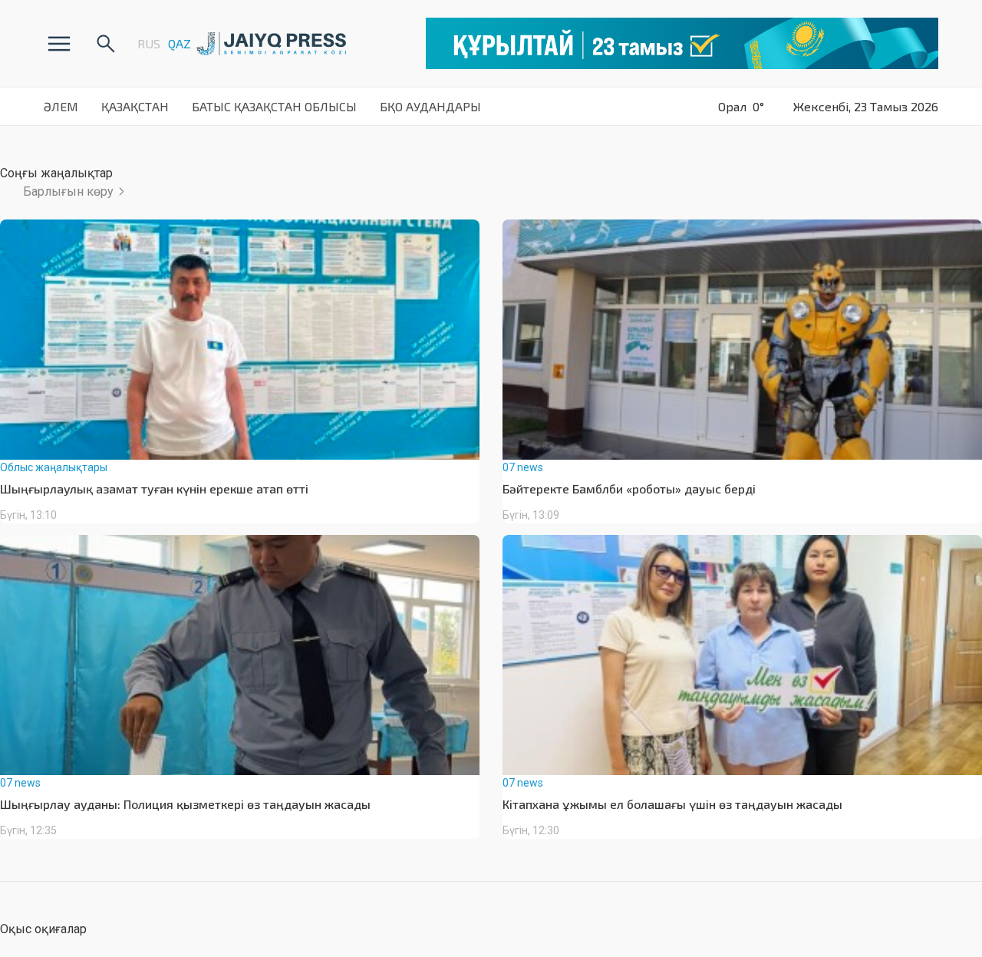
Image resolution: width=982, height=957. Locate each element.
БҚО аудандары (430, 106)
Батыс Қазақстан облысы (274, 106)
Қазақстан (135, 106)
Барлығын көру (68, 191)
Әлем (61, 106)
